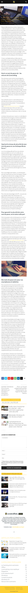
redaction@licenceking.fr (18, 527)
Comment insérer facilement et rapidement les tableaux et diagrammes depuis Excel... (17, 485)
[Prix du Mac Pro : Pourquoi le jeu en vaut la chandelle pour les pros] (4, 498)
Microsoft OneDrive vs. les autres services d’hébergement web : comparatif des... (18, 556)
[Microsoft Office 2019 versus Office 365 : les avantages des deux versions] (4, 479)
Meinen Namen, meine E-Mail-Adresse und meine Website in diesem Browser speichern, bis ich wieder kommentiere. (12, 463)
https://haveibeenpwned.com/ (11, 106)
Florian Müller (5, 23)
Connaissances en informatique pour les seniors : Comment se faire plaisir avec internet (18, 424)
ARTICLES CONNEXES (11, 400)
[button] (26, 2)
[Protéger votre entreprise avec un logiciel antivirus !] (4, 492)
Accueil (2, 4)
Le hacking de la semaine (10, 4)
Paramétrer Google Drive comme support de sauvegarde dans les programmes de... (17, 543)
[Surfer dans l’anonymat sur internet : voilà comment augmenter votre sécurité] (4, 408)
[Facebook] (14, 532)
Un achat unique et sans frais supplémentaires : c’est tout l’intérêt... (17, 549)
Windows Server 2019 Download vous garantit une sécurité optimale (18, 505)
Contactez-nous (19, 587)
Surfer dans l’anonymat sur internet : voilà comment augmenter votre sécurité (16, 409)
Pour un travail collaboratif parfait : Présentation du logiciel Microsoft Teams (20, 390)
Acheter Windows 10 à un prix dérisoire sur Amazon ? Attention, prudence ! (7, 391)
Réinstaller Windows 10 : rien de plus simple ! (17, 416)
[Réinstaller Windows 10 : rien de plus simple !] (4, 416)
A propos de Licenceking (10, 587)
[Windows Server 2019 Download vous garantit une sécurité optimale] (4, 505)
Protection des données (10, 588)
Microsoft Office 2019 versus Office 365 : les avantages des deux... (17, 479)
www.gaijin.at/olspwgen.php (16, 240)
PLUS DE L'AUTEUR (10, 403)
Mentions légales (19, 588)
